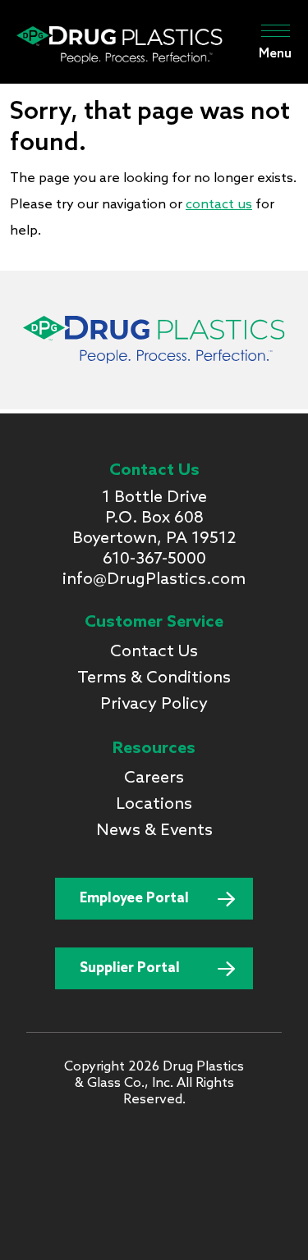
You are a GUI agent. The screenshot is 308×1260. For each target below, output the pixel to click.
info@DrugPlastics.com (154, 580)
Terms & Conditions (154, 678)
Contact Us (154, 652)
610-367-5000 (154, 559)
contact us (219, 204)
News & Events (154, 831)
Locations (154, 805)
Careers (154, 778)
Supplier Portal (130, 968)
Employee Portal (134, 898)
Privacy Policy (154, 704)
